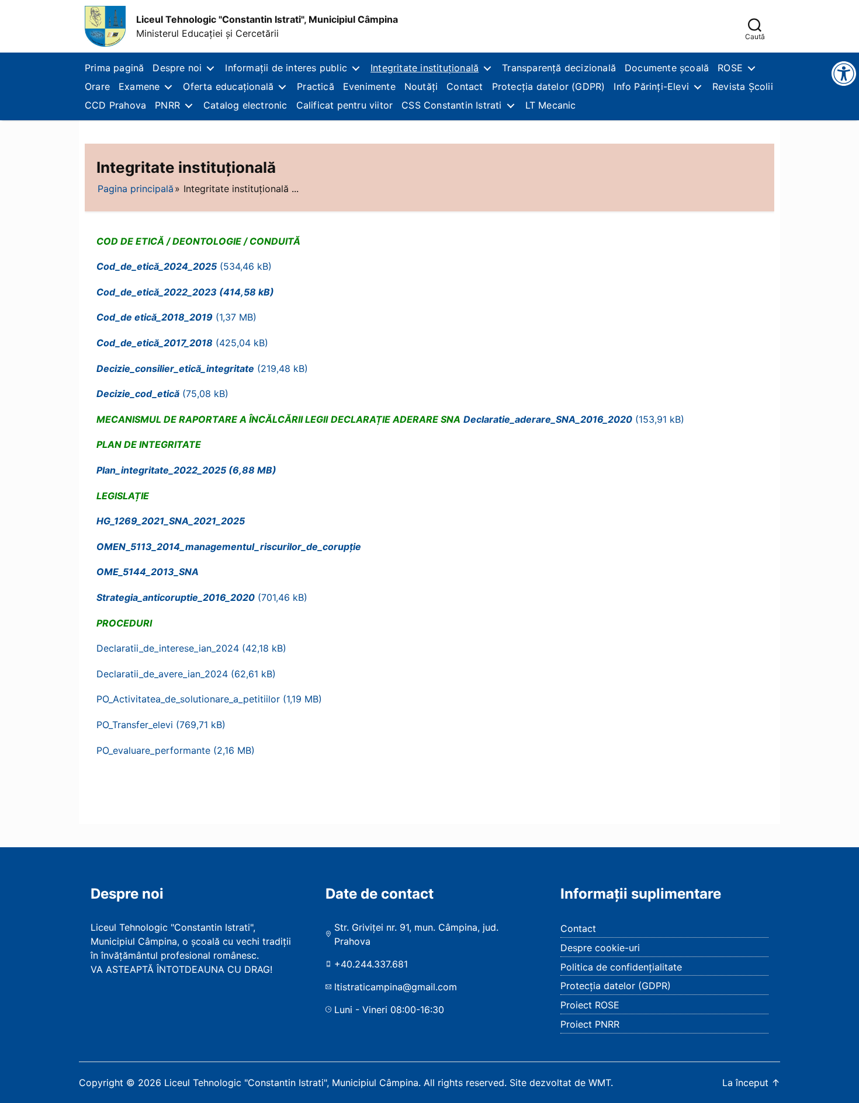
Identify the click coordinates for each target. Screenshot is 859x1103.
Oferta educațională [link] (228, 86)
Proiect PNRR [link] (589, 1024)
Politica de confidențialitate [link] (621, 967)
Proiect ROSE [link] (589, 1005)
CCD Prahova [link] (115, 105)
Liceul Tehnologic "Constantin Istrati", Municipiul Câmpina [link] (267, 19)
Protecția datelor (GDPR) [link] (548, 86)
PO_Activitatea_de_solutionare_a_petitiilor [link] (188, 699)
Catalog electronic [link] (245, 105)
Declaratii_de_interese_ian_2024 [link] (167, 648)
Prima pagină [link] (114, 68)
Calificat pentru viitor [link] (344, 105)
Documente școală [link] (667, 68)
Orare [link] (97, 86)
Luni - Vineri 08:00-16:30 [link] (389, 1009)
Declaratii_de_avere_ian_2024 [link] (162, 674)
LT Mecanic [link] (550, 105)
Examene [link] (139, 86)
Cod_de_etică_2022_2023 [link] (156, 292)
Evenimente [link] (369, 86)
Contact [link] (464, 86)
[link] (105, 26)
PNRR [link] (167, 105)
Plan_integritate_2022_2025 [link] (161, 470)
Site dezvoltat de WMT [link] (560, 1082)
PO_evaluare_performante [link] (153, 750)
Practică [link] (315, 86)
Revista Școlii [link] (742, 86)
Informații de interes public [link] (286, 68)
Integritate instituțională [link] (424, 68)
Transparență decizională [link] (559, 68)
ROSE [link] (730, 68)
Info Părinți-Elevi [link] (651, 86)
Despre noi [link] (177, 68)
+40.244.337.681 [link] (371, 964)
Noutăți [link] (421, 86)
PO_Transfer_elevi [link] (134, 724)
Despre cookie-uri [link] (600, 948)
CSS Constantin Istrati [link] (451, 105)
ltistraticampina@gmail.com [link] (395, 987)
